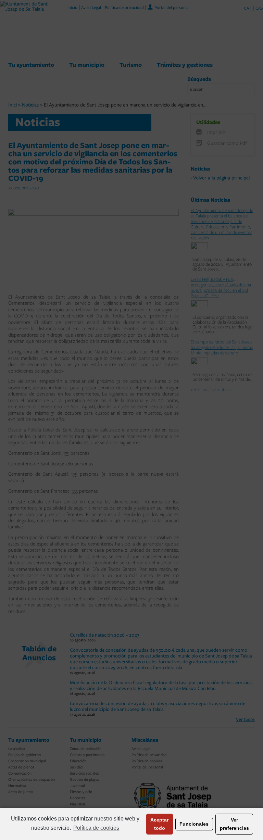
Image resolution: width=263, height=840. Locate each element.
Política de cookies (96, 828)
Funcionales (194, 824)
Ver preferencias (234, 824)
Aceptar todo (159, 824)
